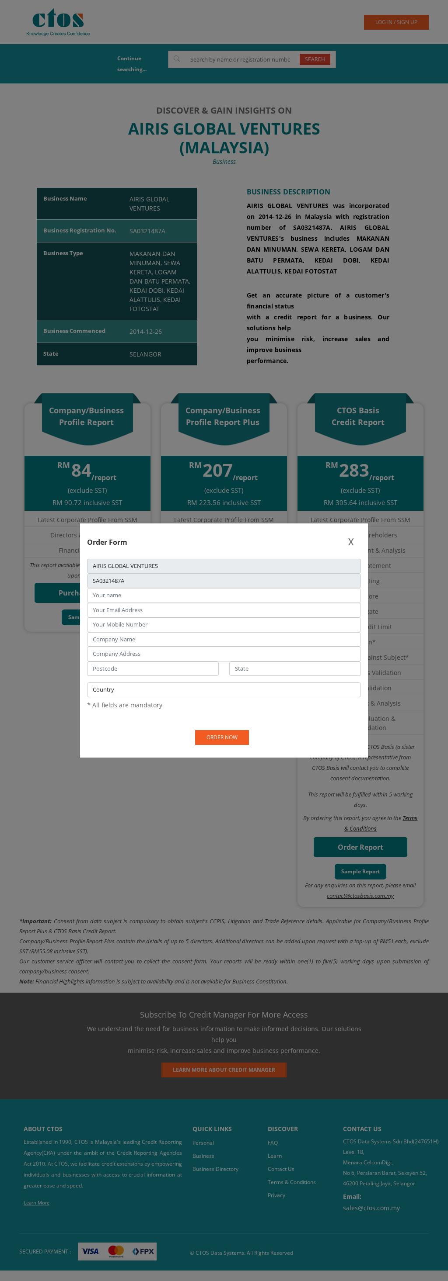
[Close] (351, 542)
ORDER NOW (222, 737)
